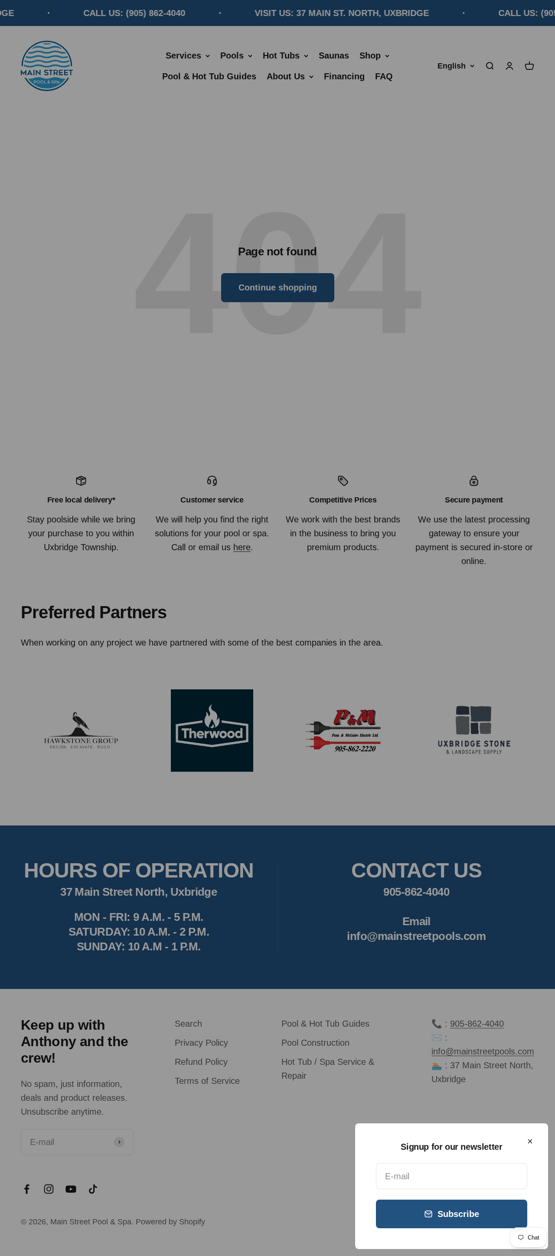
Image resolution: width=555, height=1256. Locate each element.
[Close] (530, 1141)
